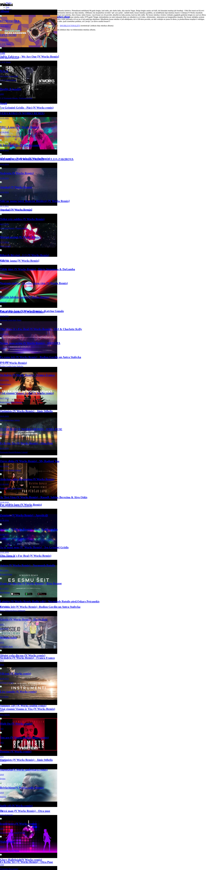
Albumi (4, 11)
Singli (3, 103)
